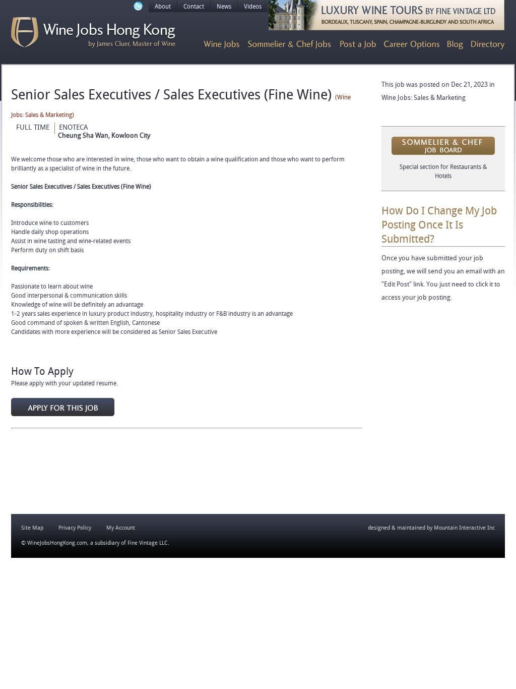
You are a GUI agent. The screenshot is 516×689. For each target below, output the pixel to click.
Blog (455, 44)
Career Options (411, 44)
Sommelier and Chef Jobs (289, 44)
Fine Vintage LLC (147, 543)
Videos (253, 6)
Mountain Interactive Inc (464, 528)
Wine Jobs (221, 44)
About (163, 6)
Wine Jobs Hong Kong (93, 32)
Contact (193, 6)
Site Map (32, 528)
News (224, 6)
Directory (488, 44)
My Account (120, 528)
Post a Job (358, 44)
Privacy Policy (74, 528)
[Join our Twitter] (138, 7)
